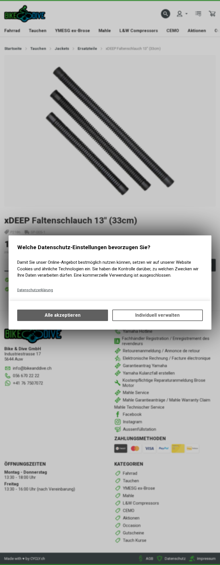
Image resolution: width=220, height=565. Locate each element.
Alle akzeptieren (62, 315)
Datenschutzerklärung (35, 290)
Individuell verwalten (157, 315)
